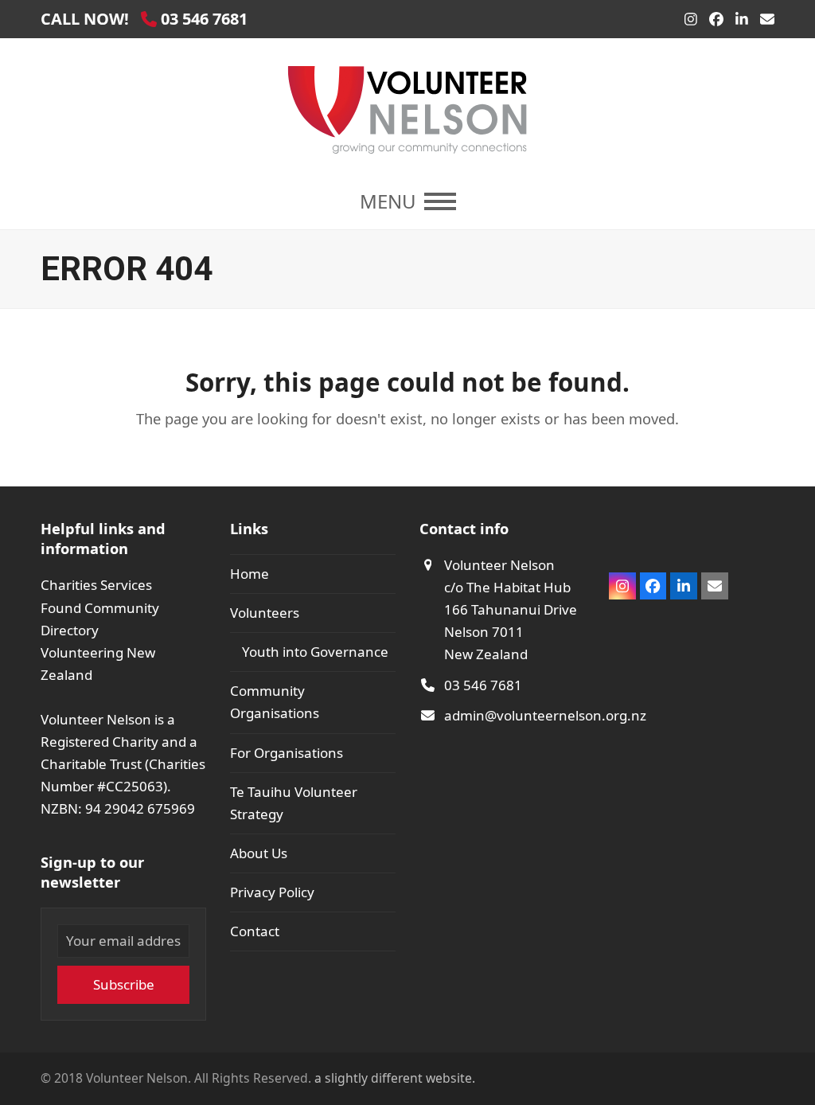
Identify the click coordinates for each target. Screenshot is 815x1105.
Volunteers (264, 612)
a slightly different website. (393, 1078)
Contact (254, 931)
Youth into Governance (315, 651)
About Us (258, 853)
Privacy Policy (272, 892)
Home (249, 573)
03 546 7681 (483, 685)
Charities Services (96, 585)
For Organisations (286, 753)
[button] (408, 201)
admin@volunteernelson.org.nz (545, 715)
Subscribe (123, 984)
